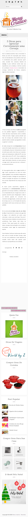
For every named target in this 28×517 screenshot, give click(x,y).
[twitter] (18, 2)
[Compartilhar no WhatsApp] (22, 248)
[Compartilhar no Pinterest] (19, 248)
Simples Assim (13, 68)
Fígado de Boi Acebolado (16, 411)
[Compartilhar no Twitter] (16, 248)
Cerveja (20, 51)
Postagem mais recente (9, 308)
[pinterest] (9, 2)
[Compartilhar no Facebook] (13, 248)
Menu (5, 35)
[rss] (21, 2)
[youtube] (12, 2)
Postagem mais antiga (18, 310)
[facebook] (15, 2)
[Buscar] (21, 7)
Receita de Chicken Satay (16, 405)
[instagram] (6, 2)
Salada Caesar (13, 430)
